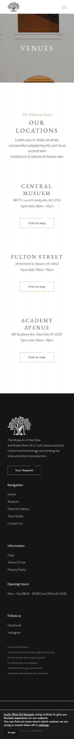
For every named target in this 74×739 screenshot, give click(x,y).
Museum (13, 501)
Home (11, 494)
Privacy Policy (16, 569)
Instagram (14, 632)
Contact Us (15, 523)
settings (44, 725)
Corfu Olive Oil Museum (19, 714)
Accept (11, 732)
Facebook (14, 625)
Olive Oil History (18, 509)
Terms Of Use (16, 562)
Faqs (10, 555)
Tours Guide (15, 516)
